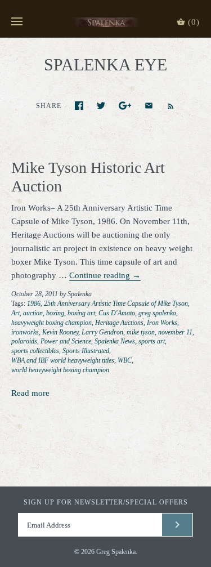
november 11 (175, 332)
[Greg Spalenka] (105, 22)
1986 (34, 303)
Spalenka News (115, 341)
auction (33, 313)
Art (15, 313)
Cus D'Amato (116, 313)
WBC (125, 360)
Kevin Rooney (60, 332)
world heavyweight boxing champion (60, 370)
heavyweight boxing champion (51, 323)
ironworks (25, 332)
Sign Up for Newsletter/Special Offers (106, 502)
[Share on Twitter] (101, 105)
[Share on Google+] (125, 105)
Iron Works (162, 323)
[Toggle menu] (17, 22)
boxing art (81, 313)
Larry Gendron (102, 332)
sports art (151, 341)
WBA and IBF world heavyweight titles (62, 360)
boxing (55, 313)
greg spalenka (157, 313)
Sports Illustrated (85, 351)
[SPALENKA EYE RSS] (165, 105)
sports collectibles (35, 351)
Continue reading (105, 275)
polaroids (24, 341)
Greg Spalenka (116, 552)
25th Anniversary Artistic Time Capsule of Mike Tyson (116, 303)
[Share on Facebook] (79, 105)
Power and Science (66, 341)
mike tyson (141, 332)
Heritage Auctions (119, 323)
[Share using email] (149, 105)
